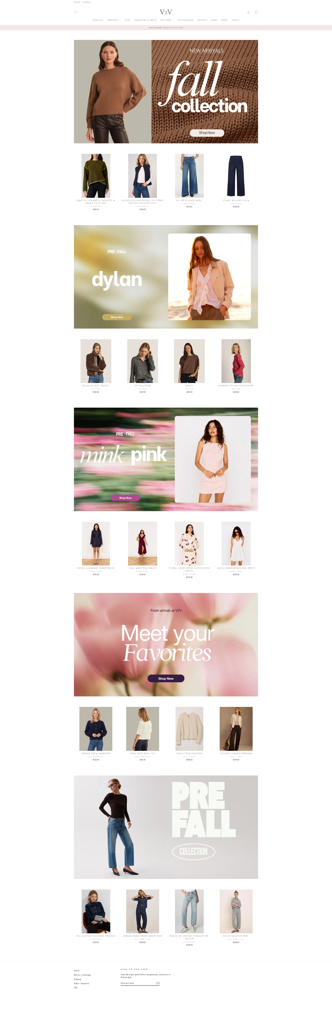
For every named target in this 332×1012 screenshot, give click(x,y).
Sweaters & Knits (145, 20)
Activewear (185, 20)
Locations (87, 2)
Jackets (202, 20)
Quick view (96, 195)
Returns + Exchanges (82, 975)
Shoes (235, 20)
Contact (77, 2)
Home (224, 20)
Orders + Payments (81, 983)
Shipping (77, 979)
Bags (214, 20)
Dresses (113, 20)
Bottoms (166, 20)
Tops (128, 20)
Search (77, 970)
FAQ (75, 987)
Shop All (98, 20)
